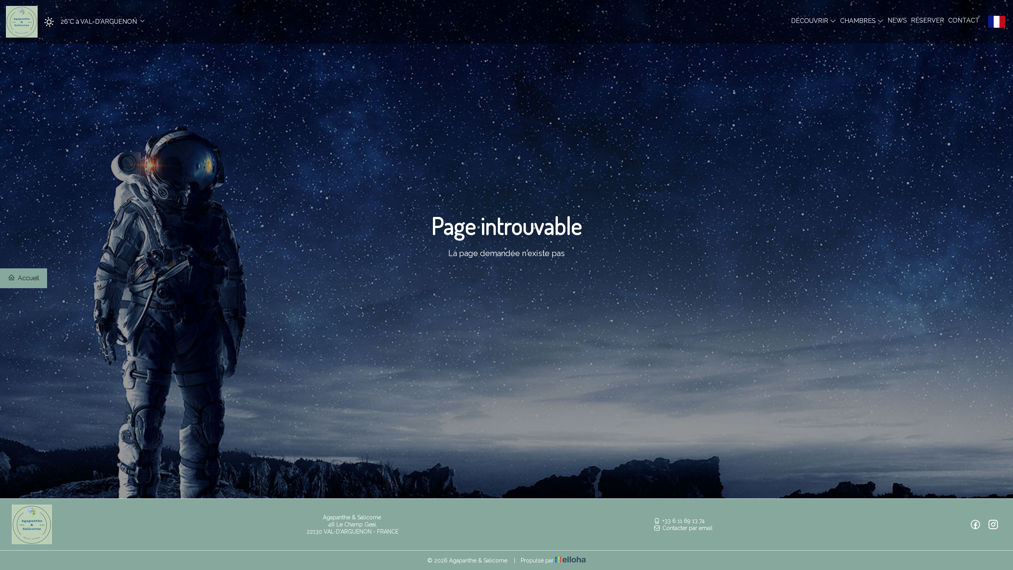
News (897, 20)
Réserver (927, 20)
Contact (963, 20)
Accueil (27, 278)
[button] (91, 22)
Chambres (858, 21)
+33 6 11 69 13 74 (683, 521)
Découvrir (810, 21)
